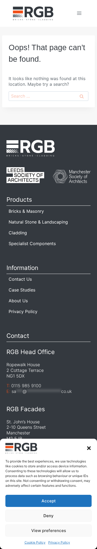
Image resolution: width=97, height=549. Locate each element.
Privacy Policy (59, 542)
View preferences (48, 530)
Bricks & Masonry (26, 211)
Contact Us (20, 279)
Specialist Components (32, 243)
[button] (89, 448)
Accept (48, 500)
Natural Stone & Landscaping (38, 222)
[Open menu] (79, 13)
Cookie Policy (35, 542)
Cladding (18, 232)
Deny (48, 515)
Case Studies (22, 290)
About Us (18, 300)
